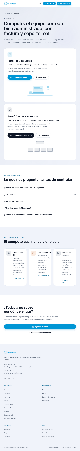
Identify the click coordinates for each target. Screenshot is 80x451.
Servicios (7, 14)
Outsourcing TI (18, 253)
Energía (6, 411)
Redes (6, 400)
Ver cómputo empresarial (19, 135)
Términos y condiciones (69, 447)
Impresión (66, 252)
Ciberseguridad (44, 252)
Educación (45, 400)
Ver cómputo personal (18, 77)
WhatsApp (42, 77)
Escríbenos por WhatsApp (41, 333)
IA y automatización (10, 418)
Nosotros (7, 429)
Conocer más (17, 278)
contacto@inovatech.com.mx (13, 373)
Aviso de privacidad (54, 447)
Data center (7, 390)
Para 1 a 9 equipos (20, 60)
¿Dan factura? (10, 194)
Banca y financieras (48, 397)
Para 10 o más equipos (23, 116)
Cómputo (7, 393)
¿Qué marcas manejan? (14, 201)
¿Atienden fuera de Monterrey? (17, 208)
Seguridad (7, 408)
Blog (5, 433)
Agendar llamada (64, 3)
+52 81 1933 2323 (9, 370)
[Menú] (74, 3)
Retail (44, 393)
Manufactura (46, 390)
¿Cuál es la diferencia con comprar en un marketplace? (28, 215)
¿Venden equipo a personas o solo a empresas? (24, 188)
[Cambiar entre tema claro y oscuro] (40, 3)
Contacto (7, 436)
